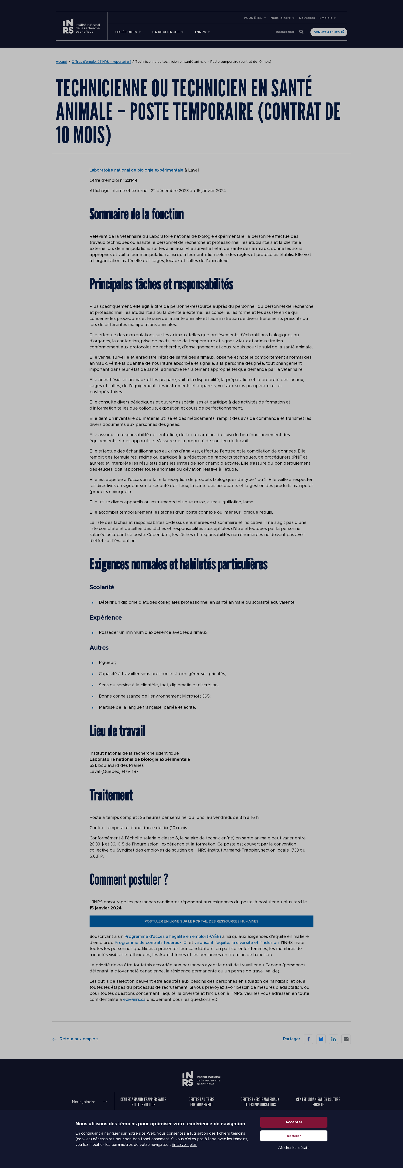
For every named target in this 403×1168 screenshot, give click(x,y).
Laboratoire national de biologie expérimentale (136, 170)
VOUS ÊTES (253, 18)
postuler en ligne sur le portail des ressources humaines (201, 921)
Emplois (326, 18)
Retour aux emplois (79, 1039)
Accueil (61, 61)
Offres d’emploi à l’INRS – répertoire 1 (101, 61)
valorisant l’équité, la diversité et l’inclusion (236, 943)
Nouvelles (307, 18)
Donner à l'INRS (327, 32)
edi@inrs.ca (134, 1000)
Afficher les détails (293, 1148)
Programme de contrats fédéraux (148, 943)
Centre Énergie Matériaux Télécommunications (260, 1102)
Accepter (293, 1122)
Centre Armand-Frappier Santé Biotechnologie (143, 1102)
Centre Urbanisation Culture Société (318, 1102)
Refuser (294, 1136)
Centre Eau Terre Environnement (201, 1102)
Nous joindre (281, 18)
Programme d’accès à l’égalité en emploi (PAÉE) (173, 937)
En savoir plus (184, 1145)
